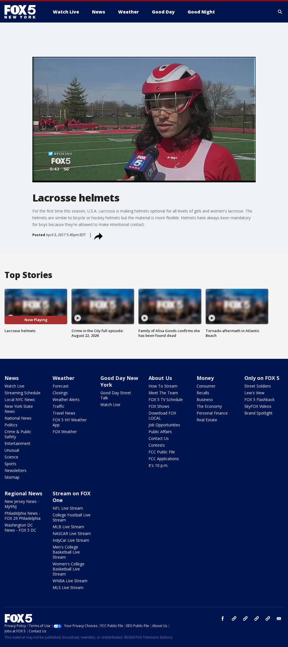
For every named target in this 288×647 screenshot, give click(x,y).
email (279, 618)
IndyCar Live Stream (71, 540)
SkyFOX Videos (257, 406)
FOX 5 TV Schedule (165, 399)
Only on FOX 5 (261, 378)
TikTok (245, 618)
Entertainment (17, 443)
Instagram (234, 618)
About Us (160, 378)
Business (205, 399)
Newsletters (15, 470)
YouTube (256, 618)
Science (11, 457)
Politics (10, 424)
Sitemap (11, 477)
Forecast (61, 386)
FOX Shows (158, 406)
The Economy (209, 406)
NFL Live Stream (68, 508)
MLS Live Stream (68, 587)
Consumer (206, 386)
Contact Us (158, 438)
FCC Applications (163, 458)
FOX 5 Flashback (259, 399)
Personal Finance (212, 413)
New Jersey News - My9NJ (21, 504)
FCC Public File (161, 452)
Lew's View (254, 392)
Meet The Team (163, 392)
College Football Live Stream (72, 517)
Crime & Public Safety (17, 434)
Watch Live (14, 386)
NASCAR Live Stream (72, 533)
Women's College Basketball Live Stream (68, 569)
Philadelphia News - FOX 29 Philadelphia (22, 516)
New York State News (18, 409)
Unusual (11, 450)
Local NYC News (19, 399)
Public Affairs (160, 431)
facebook (222, 618)
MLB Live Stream (68, 526)
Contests (156, 445)
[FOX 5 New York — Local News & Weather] (23, 12)
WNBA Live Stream (70, 580)
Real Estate (207, 419)
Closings (60, 392)
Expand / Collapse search (280, 12)
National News (18, 418)
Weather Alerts (66, 399)
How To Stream (162, 386)
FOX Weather (65, 431)
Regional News (23, 493)
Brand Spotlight (258, 413)
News (11, 378)
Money (205, 378)
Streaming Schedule (22, 392)
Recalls (203, 392)
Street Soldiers (257, 386)
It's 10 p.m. (158, 465)
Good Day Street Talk (115, 395)
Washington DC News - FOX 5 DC (20, 527)
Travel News (64, 413)
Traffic (58, 406)
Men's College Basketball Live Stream (66, 552)
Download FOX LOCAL (162, 415)
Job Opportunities (164, 424)
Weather (64, 378)
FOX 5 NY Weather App (70, 422)
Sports (10, 463)
